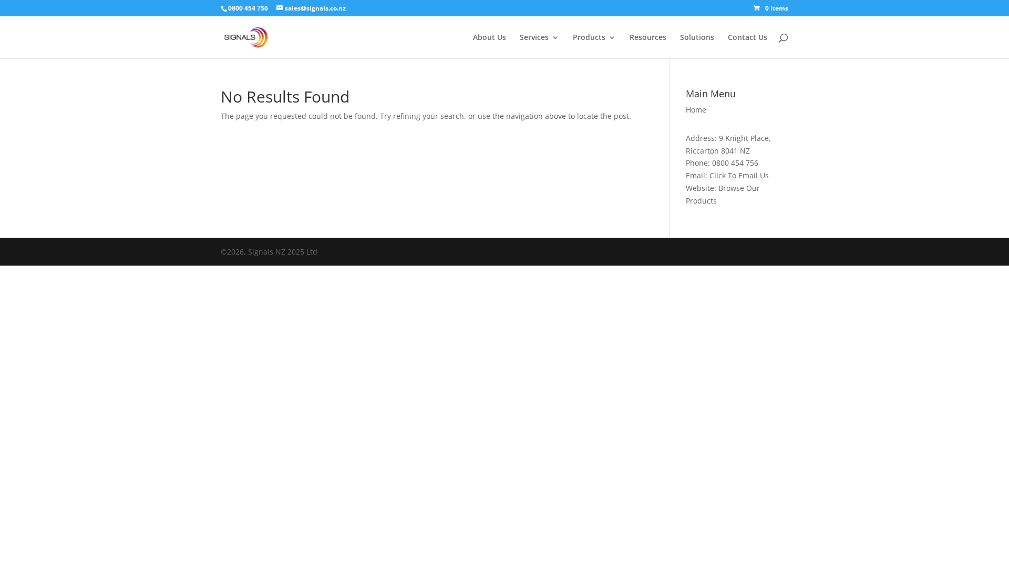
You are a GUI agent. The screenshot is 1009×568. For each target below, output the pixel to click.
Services (534, 38)
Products (589, 38)
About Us (489, 38)
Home (696, 110)
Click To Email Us (739, 175)
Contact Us (747, 38)
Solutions (697, 38)
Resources (648, 38)
